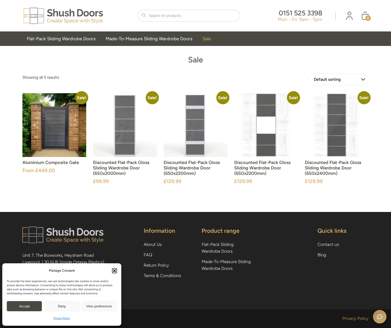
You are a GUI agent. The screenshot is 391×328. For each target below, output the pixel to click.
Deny (62, 306)
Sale (207, 38)
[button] (114, 271)
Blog (321, 254)
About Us (153, 244)
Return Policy (156, 265)
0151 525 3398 (300, 13)
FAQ (148, 254)
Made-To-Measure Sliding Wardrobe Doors (149, 38)
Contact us (328, 244)
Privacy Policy (62, 318)
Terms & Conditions (162, 275)
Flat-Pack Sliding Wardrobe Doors (61, 38)
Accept (24, 306)
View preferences (99, 306)
